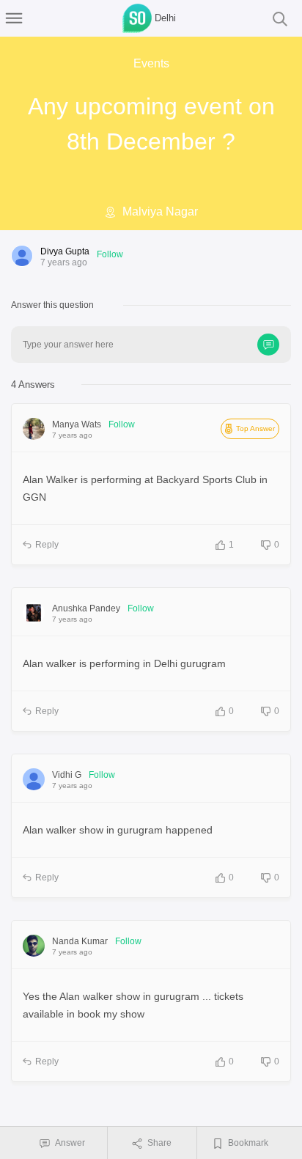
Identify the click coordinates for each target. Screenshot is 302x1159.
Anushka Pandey (86, 608)
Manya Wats (76, 424)
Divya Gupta (64, 251)
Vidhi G (66, 775)
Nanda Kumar (80, 941)
